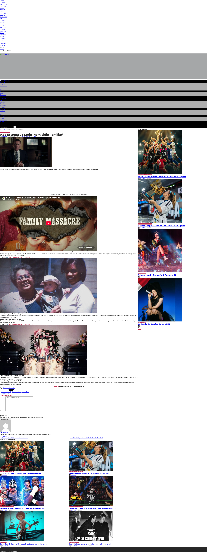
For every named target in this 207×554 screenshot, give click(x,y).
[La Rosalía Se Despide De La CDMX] (160, 299)
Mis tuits (2, 49)
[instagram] (2, 42)
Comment (2, 411)
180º (1, 18)
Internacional (3, 38)
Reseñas (2, 10)
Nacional (2, 36)
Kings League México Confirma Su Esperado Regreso (20, 473)
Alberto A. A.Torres (6, 545)
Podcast (2, 40)
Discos (1, 11)
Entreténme (3, 26)
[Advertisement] (103, 67)
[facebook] (0, 42)
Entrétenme (4, 132)
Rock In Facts (3, 4)
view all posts (3, 436)
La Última (2, 2)
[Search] (0, 125)
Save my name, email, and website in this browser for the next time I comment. (22, 417)
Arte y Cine (3, 24)
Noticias (2, 1)
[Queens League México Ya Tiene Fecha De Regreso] (91, 455)
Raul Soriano (4, 136)
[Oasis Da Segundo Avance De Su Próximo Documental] (91, 526)
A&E (27, 136)
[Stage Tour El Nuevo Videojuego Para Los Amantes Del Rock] (22, 526)
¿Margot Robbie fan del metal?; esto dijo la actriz (20, 257)
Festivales (3, 34)
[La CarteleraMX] (4, 54)
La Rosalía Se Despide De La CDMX (154, 324)
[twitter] (1, 42)
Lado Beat (2, 20)
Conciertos (3, 13)
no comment (22, 136)
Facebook (2, 43)
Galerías (2, 15)
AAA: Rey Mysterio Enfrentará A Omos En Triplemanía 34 (22, 509)
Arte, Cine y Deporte (6, 471)
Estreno (56, 386)
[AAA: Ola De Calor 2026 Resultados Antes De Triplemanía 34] (91, 491)
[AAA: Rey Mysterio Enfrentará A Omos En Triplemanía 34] (22, 491)
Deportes (2, 22)
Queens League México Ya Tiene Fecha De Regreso (89, 473)
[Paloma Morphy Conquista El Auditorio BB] (160, 250)
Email (1, 415)
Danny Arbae (4, 475)
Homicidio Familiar (32, 136)
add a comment (5, 393)
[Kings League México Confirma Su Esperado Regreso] (22, 455)
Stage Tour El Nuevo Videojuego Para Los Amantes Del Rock (23, 544)
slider (8, 132)
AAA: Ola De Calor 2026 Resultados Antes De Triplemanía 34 (92, 509)
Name (1, 413)
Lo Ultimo (2, 29)
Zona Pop (3, 27)
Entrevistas (3, 6)
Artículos (2, 8)
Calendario (3, 17)
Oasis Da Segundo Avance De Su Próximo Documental (90, 544)
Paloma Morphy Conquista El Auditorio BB (157, 275)
